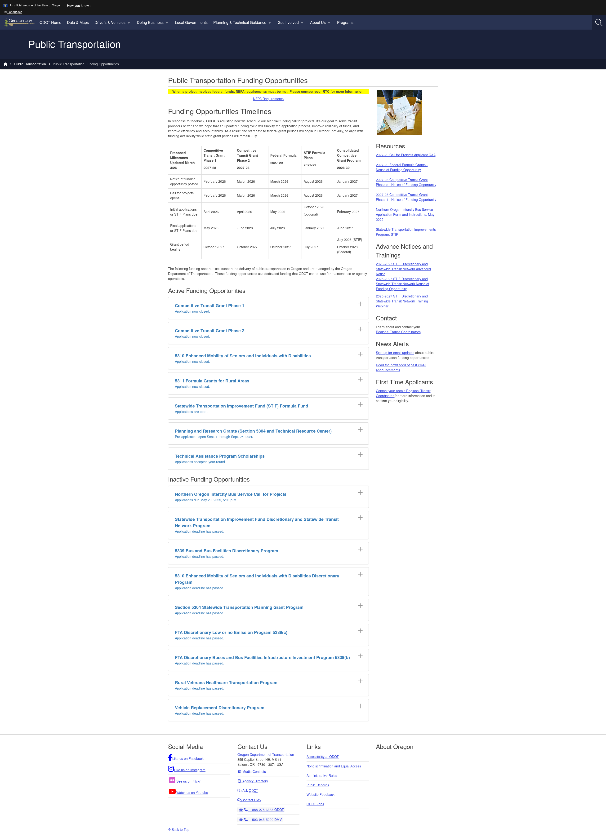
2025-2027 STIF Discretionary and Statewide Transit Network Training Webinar (402, 301)
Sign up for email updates (395, 352)
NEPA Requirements (268, 98)
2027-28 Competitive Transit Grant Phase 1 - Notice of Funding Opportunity (406, 197)
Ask (249, 790)
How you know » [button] (79, 5)
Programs (345, 22)
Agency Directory (254, 781)
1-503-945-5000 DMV (265, 819)
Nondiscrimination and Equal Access (334, 766)
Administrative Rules (322, 775)
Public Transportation (30, 64)
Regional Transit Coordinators (398, 331)
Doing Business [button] (153, 22)
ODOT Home (50, 22)
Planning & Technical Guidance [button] (242, 22)
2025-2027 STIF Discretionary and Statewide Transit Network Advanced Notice (403, 268)
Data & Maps (78, 22)
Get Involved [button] (291, 22)
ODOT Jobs (315, 804)
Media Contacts (253, 771)
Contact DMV (251, 799)
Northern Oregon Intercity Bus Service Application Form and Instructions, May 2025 (405, 214)
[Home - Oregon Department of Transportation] (5, 64)
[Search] (599, 22)
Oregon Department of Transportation (265, 754)
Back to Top (180, 829)
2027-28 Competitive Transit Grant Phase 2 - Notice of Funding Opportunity (406, 182)
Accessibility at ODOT (323, 756)
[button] (13, 12)
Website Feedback (320, 794)
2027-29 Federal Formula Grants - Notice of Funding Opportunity (402, 167)
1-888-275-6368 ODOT (266, 809)
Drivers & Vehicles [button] (112, 22)
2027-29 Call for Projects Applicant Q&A (406, 154)
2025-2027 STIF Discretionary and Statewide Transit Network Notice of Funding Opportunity (402, 283)
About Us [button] (320, 22)
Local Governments (191, 22)
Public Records (318, 785)
